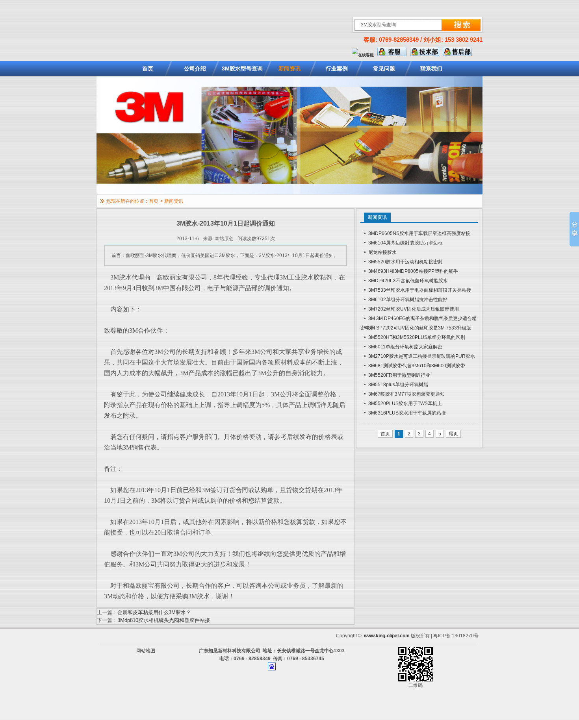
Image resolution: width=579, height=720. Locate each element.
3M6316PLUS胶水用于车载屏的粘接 (407, 413)
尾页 (453, 434)
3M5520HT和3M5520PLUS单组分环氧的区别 (416, 337)
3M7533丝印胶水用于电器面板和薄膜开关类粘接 (419, 290)
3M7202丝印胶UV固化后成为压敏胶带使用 (413, 309)
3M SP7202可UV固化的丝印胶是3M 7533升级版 (419, 328)
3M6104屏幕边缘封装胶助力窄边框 (405, 243)
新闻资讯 (289, 68)
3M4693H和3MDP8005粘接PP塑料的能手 (413, 271)
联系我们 (431, 68)
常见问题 (384, 68)
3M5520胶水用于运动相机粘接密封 (405, 262)
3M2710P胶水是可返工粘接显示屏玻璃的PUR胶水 (421, 356)
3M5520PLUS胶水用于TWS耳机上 (405, 403)
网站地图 (145, 650)
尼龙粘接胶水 (382, 252)
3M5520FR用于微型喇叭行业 (399, 375)
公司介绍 (195, 68)
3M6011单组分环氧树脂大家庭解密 (405, 347)
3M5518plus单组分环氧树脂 (398, 384)
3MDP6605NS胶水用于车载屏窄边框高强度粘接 (419, 233)
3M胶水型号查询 (242, 68)
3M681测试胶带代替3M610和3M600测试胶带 (416, 365)
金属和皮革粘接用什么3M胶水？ (154, 612)
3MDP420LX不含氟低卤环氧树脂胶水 (408, 280)
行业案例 (337, 68)
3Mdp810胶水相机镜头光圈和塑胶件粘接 (163, 620)
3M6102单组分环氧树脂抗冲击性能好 (407, 299)
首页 (147, 68)
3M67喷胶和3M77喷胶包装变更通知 (406, 394)
